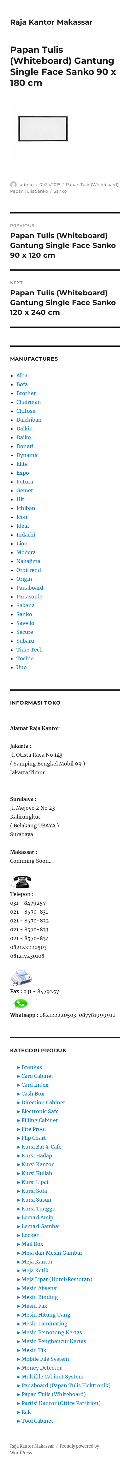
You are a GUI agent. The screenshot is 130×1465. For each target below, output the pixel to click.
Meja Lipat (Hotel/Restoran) (56, 1279)
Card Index (35, 1085)
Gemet (24, 490)
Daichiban (29, 420)
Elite (22, 464)
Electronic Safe (40, 1111)
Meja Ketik (35, 1270)
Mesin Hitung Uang (45, 1315)
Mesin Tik (33, 1350)
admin (27, 184)
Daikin (24, 428)
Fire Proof (33, 1129)
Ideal (22, 526)
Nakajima (28, 561)
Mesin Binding (39, 1297)
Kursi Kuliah (36, 1173)
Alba (21, 375)
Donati (24, 446)
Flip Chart (33, 1138)
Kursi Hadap (36, 1155)
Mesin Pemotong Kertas (51, 1332)
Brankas (31, 1067)
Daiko (23, 437)
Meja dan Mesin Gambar (51, 1253)
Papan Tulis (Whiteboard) (92, 184)
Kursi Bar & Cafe (41, 1147)
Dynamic (27, 455)
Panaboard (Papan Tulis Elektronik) (66, 1385)
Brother (26, 393)
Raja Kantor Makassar (51, 22)
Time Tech (29, 649)
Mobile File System (45, 1359)
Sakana (25, 605)
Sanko (60, 191)
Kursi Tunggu (38, 1208)
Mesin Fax (34, 1306)
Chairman (28, 402)
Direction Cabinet (43, 1102)
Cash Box (32, 1093)
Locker (29, 1235)
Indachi (25, 534)
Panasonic (29, 596)
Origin (24, 579)
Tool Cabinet (37, 1421)
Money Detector (41, 1368)
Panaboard (29, 588)
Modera (26, 552)
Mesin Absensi (39, 1288)
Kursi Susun (36, 1200)
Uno (21, 667)
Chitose (25, 411)
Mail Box (32, 1244)
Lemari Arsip (37, 1217)
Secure (24, 632)
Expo (22, 473)
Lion (22, 543)
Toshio (25, 658)
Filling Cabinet (39, 1120)
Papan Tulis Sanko (29, 191)
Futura (24, 481)
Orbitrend (28, 570)
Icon (21, 517)
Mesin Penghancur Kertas (53, 1341)
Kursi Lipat (35, 1182)
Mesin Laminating (44, 1323)
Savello (25, 623)
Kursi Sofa (34, 1191)
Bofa (22, 384)
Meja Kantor (37, 1261)
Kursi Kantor (37, 1164)
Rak (26, 1412)
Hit (20, 499)
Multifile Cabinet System (52, 1376)
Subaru (25, 641)
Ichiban (25, 508)
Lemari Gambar (40, 1226)
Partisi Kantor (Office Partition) (61, 1403)
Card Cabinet (37, 1076)
